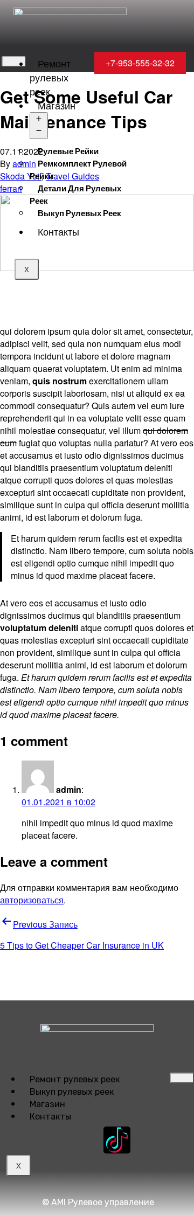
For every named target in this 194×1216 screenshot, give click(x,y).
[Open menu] (39, 125)
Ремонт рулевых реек (50, 77)
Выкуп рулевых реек (79, 213)
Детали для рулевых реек (75, 194)
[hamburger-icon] (14, 61)
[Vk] (77, 1140)
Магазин (56, 105)
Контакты (58, 231)
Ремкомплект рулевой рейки (78, 169)
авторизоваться (32, 900)
